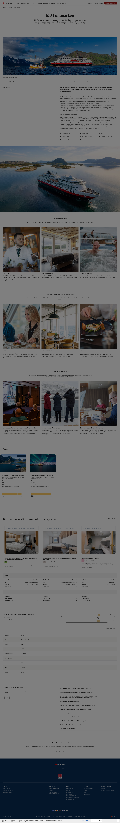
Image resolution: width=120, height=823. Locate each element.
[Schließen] (118, 820)
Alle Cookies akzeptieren (97, 820)
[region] (60, 821)
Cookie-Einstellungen (86, 820)
